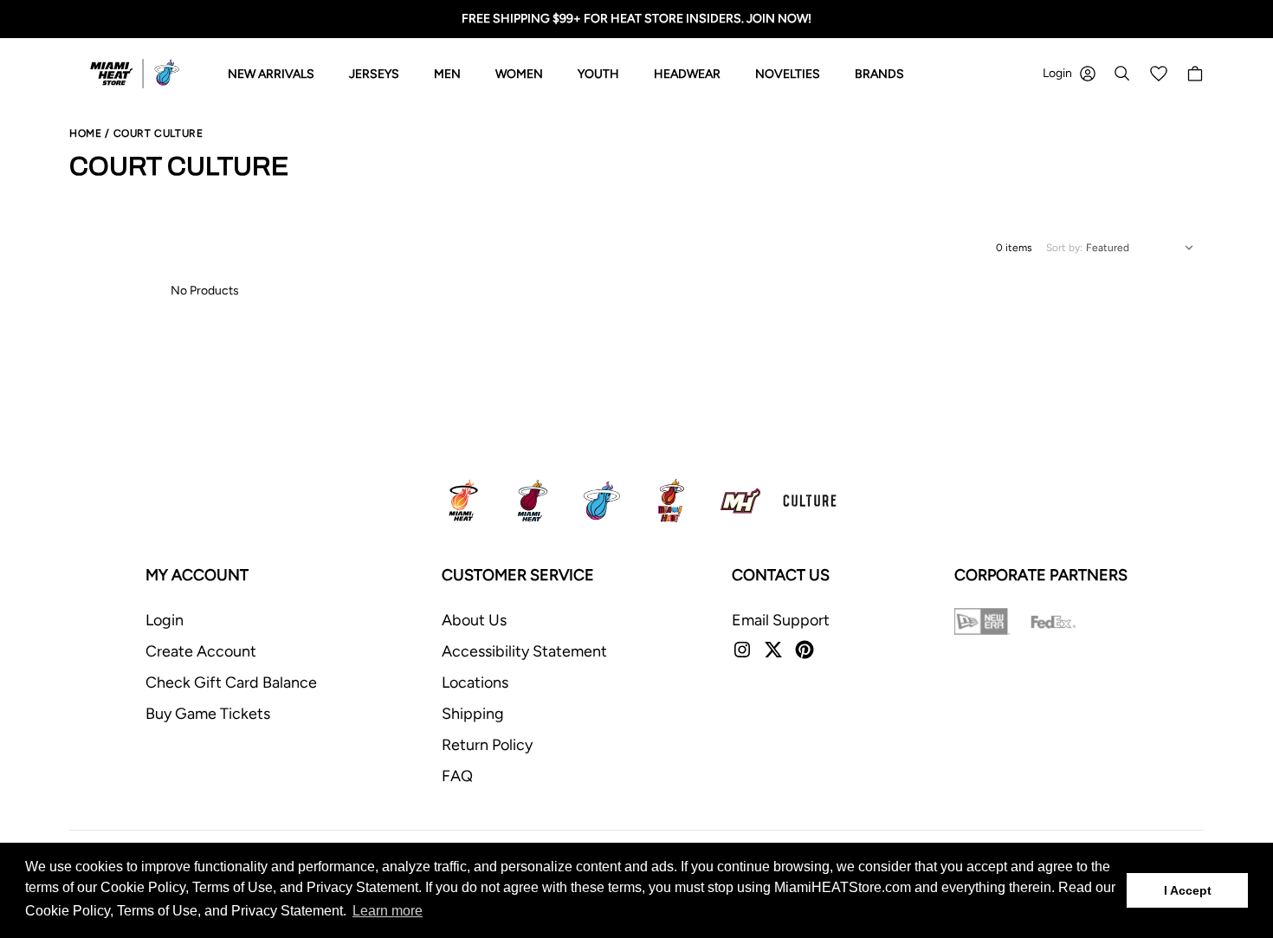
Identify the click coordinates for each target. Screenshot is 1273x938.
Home (85, 133)
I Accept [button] (1188, 890)
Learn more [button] (387, 910)
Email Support (781, 620)
